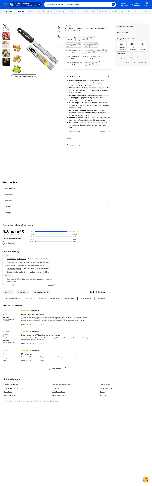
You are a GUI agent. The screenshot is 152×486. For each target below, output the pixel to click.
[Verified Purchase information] (40, 310)
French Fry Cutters (10, 395)
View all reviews (9, 243)
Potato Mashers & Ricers (59, 395)
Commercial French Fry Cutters (13, 388)
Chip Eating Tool (105, 384)
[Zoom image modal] (58, 36)
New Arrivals (90, 11)
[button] (124, 4)
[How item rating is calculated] (22, 238)
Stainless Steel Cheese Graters (61, 384)
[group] (74, 31)
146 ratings (81, 30)
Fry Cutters (103, 395)
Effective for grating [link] (14, 269)
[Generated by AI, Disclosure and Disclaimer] (109, 131)
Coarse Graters (56, 388)
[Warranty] (109, 206)
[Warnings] (109, 212)
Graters (102, 392)
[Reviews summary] (77, 31)
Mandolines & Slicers (58, 392)
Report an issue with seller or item (130, 58)
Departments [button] (8, 11)
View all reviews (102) (57, 368)
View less (50, 285)
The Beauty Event (102, 11)
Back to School (47, 11)
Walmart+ (124, 11)
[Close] (38, 11)
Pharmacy (80, 11)
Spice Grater (8, 392)
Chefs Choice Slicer (106, 388)
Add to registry (142, 63)
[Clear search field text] (108, 4)
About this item (9, 182)
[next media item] (59, 48)
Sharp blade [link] (11, 265)
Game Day (114, 11)
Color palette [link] (11, 279)
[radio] (70, 38)
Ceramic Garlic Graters (11, 384)
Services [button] (21, 11)
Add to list (126, 63)
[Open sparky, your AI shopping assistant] (145, 479)
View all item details (74, 131)
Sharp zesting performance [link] (16, 259)
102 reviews (21, 235)
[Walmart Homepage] (5, 4)
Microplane (68, 25)
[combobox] (80, 4)
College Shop (60, 11)
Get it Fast (70, 11)
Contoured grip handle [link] (15, 272)
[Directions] (109, 200)
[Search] (113, 4)
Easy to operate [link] (12, 262)
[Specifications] (109, 194)
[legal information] (133, 26)
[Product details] (109, 188)
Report (42, 324)
